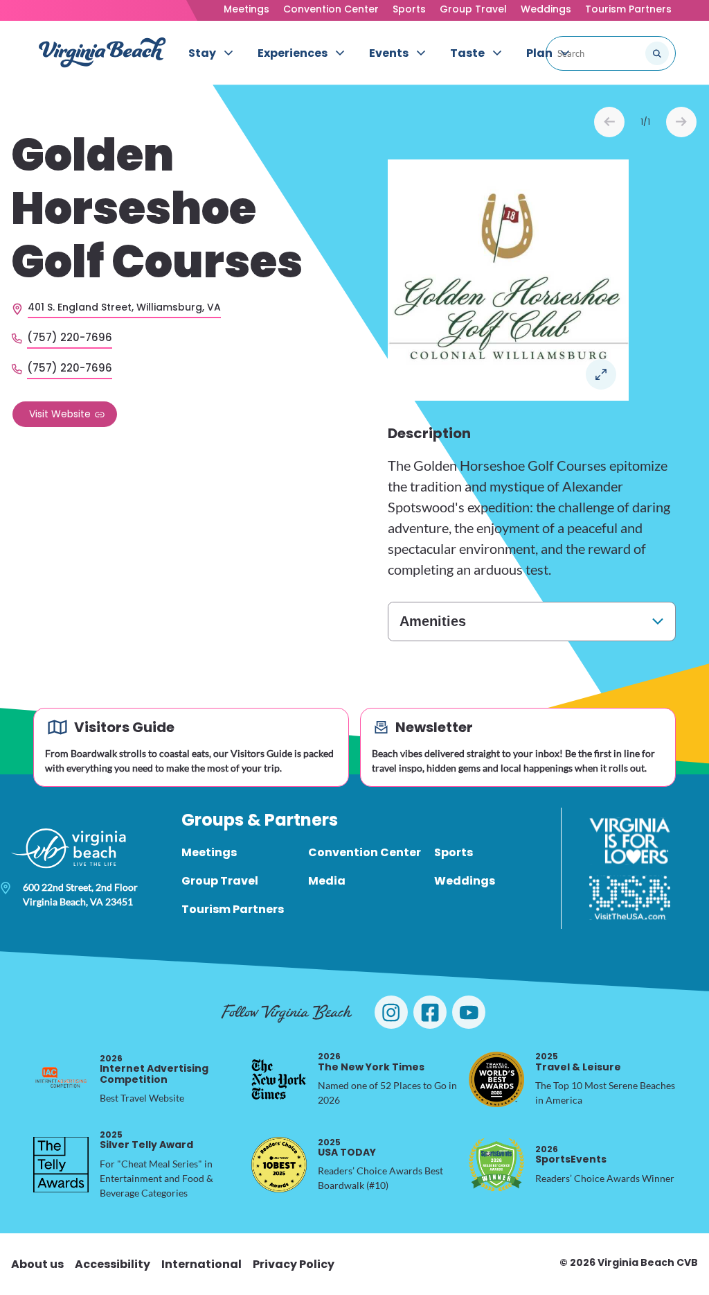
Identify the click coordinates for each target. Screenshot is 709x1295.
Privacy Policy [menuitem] (293, 1264)
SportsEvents (571, 1154)
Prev (609, 122)
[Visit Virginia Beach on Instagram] (391, 1012)
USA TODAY (347, 1147)
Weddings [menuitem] (464, 881)
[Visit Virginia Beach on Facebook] (430, 1012)
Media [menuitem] (326, 881)
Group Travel (473, 9)
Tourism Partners (628, 9)
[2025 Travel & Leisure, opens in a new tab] (496, 1079)
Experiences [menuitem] (292, 53)
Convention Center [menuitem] (364, 852)
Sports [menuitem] (453, 852)
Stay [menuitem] (202, 53)
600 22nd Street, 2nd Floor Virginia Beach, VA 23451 (80, 894)
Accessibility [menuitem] (112, 1264)
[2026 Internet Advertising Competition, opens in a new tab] (61, 1079)
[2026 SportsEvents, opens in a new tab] (496, 1164)
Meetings (246, 9)
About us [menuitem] (37, 1264)
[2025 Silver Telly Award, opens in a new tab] (61, 1164)
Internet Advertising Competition (154, 1069)
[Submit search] (657, 53)
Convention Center (331, 9)
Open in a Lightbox (601, 374)
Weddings (546, 9)
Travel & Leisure (578, 1061)
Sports (409, 9)
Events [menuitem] (389, 53)
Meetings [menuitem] (209, 852)
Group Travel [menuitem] (219, 881)
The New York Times (371, 1061)
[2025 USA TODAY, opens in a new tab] (279, 1164)
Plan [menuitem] (539, 53)
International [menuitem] (201, 1264)
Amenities (433, 621)
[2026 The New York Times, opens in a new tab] (279, 1079)
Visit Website (60, 414)
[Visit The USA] (629, 898)
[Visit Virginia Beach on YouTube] (468, 1012)
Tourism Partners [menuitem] (232, 909)
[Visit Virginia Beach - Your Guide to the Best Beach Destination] (102, 52)
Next (681, 122)
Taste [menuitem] (467, 53)
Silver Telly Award (146, 1140)
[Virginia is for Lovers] (629, 840)
